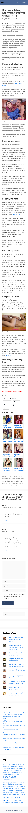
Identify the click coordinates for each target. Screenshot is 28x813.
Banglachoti (7, 780)
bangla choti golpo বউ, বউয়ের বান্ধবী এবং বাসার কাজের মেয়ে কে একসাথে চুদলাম (17, 695)
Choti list (11, 800)
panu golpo (10, 802)
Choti (7, 797)
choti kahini (9, 355)
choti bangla (11, 797)
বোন (21, 802)
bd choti (18, 790)
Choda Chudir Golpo (14, 794)
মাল (22, 802)
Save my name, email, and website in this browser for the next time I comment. (14, 596)
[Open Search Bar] (18, 2)
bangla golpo (9, 788)
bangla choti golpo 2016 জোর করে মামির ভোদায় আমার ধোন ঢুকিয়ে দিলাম (16, 639)
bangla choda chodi (7, 766)
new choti (5, 802)
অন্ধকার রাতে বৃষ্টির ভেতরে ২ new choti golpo (14, 712)
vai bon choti (13, 486)
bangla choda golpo (18, 772)
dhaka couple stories (13, 481)
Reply (6, 520)
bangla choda (21, 764)
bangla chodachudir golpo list (17, 770)
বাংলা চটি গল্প (17, 802)
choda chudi (5, 794)
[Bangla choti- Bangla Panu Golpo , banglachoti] (3, 2)
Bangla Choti (8, 476)
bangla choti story (16, 786)
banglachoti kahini (9, 479)
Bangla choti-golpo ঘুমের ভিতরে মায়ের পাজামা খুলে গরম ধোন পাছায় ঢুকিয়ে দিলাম (16, 647)
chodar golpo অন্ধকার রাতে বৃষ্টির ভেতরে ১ (13, 714)
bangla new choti (18, 788)
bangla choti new (7, 786)
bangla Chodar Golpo (8, 774)
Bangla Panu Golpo (10, 790)
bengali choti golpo (10, 792)
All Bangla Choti (7, 764)
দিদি (14, 802)
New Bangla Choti (18, 800)
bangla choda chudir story (8, 772)
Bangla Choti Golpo (9, 784)
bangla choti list (18, 784)
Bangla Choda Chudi (15, 766)
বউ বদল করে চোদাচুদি (17, 476)
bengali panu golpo (20, 792)
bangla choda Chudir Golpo (15, 768)
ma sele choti (14, 483)
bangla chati (14, 764)
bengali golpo (17, 214)
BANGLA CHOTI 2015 (16, 780)
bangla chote (17, 774)
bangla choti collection (18, 782)
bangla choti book (7, 782)
